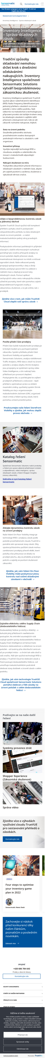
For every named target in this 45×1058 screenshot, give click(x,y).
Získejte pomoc (9, 1007)
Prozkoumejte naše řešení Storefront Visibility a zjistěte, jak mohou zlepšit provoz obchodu (22, 410)
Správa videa (10, 807)
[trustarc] (38, 1055)
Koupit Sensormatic (11, 987)
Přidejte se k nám (10, 1000)
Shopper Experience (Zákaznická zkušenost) (17, 777)
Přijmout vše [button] (23, 1035)
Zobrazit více (11, 943)
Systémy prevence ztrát (17, 748)
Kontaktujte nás (32, 4)
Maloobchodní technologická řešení (15, 16)
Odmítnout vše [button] (22, 1049)
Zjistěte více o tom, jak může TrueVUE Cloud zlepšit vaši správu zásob (21, 300)
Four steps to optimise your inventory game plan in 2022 (20, 888)
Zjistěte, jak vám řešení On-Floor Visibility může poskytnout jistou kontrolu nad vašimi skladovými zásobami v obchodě (22, 575)
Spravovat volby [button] (22, 1042)
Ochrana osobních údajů (10, 1056)
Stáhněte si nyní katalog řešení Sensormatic (17, 480)
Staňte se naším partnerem (13, 993)
